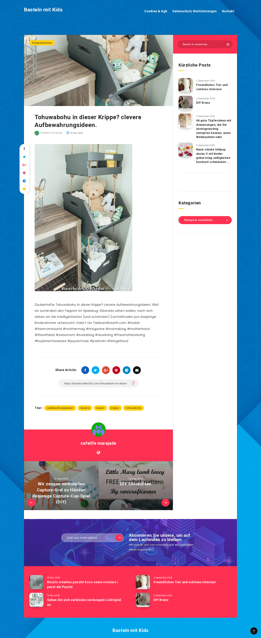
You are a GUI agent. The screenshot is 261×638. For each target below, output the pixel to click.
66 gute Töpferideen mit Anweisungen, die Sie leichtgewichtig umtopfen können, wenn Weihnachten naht (213, 129)
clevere (84, 408)
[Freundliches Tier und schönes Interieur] (185, 85)
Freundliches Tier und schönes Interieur (212, 87)
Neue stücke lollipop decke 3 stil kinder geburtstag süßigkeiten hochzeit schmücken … (213, 156)
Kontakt (228, 11)
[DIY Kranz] (185, 103)
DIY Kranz (203, 102)
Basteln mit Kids (43, 10)
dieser (100, 408)
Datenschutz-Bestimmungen (195, 11)
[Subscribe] (119, 537)
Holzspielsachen (42, 42)
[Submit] (228, 44)
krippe (115, 408)
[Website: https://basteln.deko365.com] (98, 452)
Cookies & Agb (155, 11)
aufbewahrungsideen (60, 408)
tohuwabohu (133, 408)
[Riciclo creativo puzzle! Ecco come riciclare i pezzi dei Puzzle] (36, 582)
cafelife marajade (98, 443)
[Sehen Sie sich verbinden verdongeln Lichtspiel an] (36, 600)
